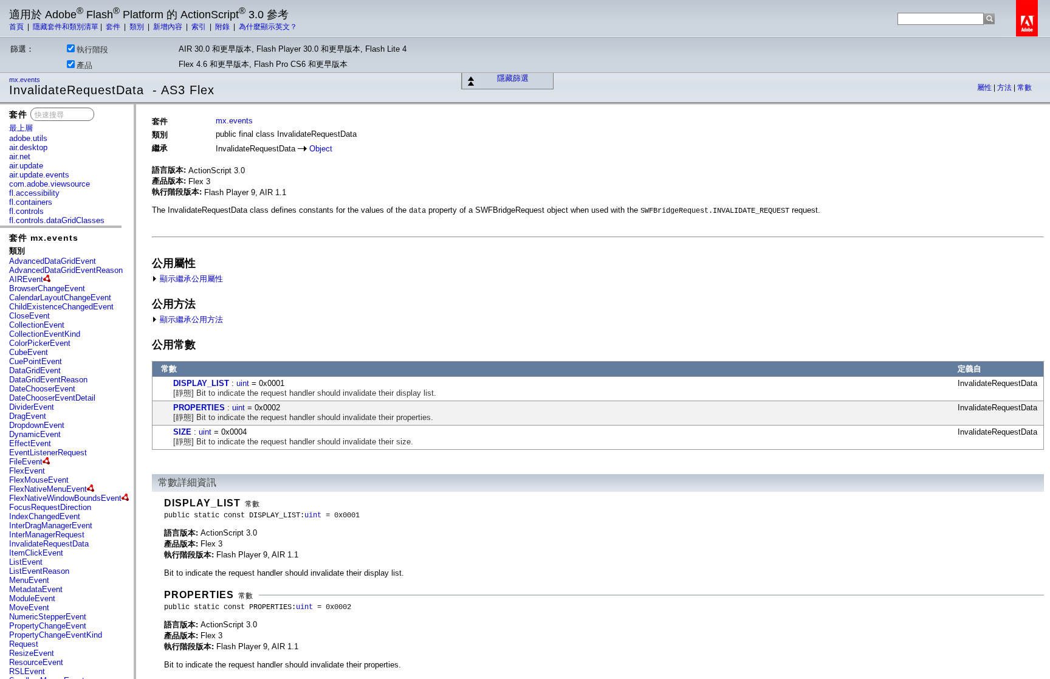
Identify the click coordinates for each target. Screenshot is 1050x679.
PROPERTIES (199, 407)
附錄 (223, 26)
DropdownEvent (36, 425)
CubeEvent (28, 352)
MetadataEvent (36, 589)
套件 (114, 26)
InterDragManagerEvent (50, 525)
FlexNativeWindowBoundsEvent (65, 498)
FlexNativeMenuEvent (48, 489)
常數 (1024, 87)
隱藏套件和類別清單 (65, 26)
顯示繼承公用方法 (190, 319)
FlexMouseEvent (39, 479)
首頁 (17, 26)
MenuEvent (29, 580)
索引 (199, 26)
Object (320, 148)
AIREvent (26, 279)
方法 (1005, 87)
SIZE (182, 431)
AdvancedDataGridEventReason (66, 270)
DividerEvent (31, 407)
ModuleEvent (32, 598)
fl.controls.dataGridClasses (57, 220)
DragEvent (27, 416)
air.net (19, 156)
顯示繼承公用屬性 (190, 278)
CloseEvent (29, 315)
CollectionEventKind (44, 334)
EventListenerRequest (48, 452)
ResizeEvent (31, 653)
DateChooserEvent (42, 388)
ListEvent (26, 562)
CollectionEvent (36, 324)
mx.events (25, 79)
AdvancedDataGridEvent (52, 261)
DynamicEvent (35, 434)
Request (23, 644)
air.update (26, 165)
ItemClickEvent (36, 552)
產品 (84, 65)
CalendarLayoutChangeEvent (60, 297)
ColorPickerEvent (39, 343)
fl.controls (26, 211)
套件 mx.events (43, 238)
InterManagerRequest (46, 534)
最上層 (21, 128)
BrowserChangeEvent (47, 288)
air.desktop (28, 147)
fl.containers (30, 202)
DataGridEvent (35, 370)
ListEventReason (39, 571)
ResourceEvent (36, 662)
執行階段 (92, 49)
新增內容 (168, 26)
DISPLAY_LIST (201, 383)
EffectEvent (30, 443)
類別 (137, 26)
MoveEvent (29, 607)
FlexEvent (27, 470)
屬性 (985, 87)
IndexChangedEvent (44, 516)
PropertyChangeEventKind (55, 634)
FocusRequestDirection (50, 507)
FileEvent (26, 461)
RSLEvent (27, 671)
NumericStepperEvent (47, 616)
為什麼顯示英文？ (268, 26)
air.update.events (39, 174)
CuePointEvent (35, 361)
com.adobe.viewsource (49, 183)
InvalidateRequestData (49, 543)
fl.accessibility (34, 193)
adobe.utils (28, 138)
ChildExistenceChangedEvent (61, 306)
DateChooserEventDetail (52, 397)
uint (242, 383)
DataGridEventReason (48, 379)
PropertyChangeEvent (47, 625)
